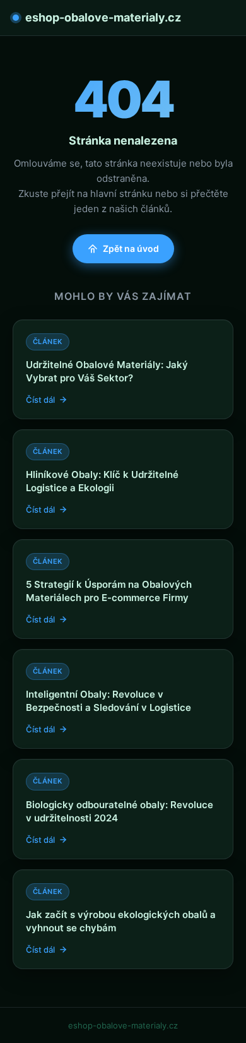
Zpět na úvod (131, 248)
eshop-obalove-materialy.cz (103, 17)
